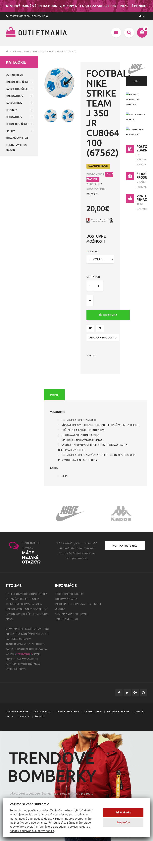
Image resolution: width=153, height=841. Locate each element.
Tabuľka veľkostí (66, 618)
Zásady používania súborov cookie (32, 830)
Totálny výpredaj (17, 137)
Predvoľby (123, 822)
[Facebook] (119, 692)
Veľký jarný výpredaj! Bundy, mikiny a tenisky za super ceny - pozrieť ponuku (78, 6)
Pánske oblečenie (17, 88)
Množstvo (93, 276)
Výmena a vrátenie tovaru (71, 613)
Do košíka (109, 314)
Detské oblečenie (17, 123)
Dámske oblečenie (17, 81)
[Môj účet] (142, 16)
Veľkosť (93, 251)
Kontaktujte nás (125, 545)
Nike (99, 184)
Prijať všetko (123, 812)
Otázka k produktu (103, 337)
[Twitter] (127, 692)
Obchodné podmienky (69, 593)
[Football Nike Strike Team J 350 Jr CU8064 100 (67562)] (50, 116)
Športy (10, 130)
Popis (54, 394)
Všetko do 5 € (14, 74)
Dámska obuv (14, 95)
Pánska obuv (14, 102)
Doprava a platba (66, 598)
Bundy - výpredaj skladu (16, 147)
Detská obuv (14, 116)
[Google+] (135, 692)
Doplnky (11, 109)
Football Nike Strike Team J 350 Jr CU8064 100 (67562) (44, 51)
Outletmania (42, 32)
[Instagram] (143, 692)
